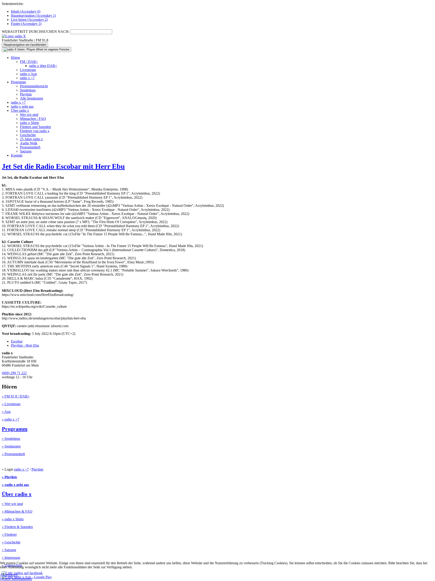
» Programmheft (13, 454)
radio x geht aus (22, 106)
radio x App (28, 74)
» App (6, 412)
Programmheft (30, 147)
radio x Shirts (29, 123)
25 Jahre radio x (31, 139)
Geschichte (28, 135)
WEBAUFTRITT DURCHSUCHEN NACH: (35, 31)
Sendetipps (28, 90)
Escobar (16, 341)
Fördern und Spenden (35, 127)
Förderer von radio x (34, 131)
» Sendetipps (11, 439)
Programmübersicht (34, 86)
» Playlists (9, 477)
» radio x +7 (10, 419)
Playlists (26, 94)
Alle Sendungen (31, 98)
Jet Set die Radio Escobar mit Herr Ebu (63, 166)
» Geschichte (11, 542)
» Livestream (11, 404)
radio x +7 (27, 78)
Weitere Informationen (16, 579)
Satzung (25, 151)
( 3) (26, 24)
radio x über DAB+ (43, 66)
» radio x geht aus (15, 485)
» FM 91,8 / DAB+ (16, 396)
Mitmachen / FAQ (33, 119)
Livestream (28, 70)
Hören (15, 58)
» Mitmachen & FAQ (17, 511)
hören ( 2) (29, 19)
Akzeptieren (8, 575)
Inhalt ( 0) (25, 11)
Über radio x (20, 110)
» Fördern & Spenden (17, 527)
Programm (18, 82)
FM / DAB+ (29, 62)
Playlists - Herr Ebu (25, 345)
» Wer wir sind (12, 504)
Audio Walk (28, 143)
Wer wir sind (29, 115)
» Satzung (9, 550)
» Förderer (9, 534)
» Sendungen (11, 446)
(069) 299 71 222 (14, 373)
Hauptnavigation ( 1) (33, 15)
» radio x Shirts (13, 519)
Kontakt (16, 155)
